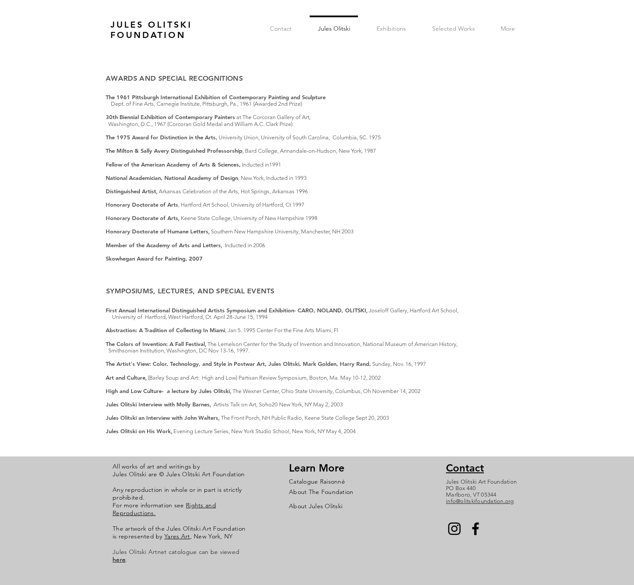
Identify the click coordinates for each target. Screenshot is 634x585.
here (119, 559)
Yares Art (177, 536)
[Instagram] (454, 528)
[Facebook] (475, 528)
